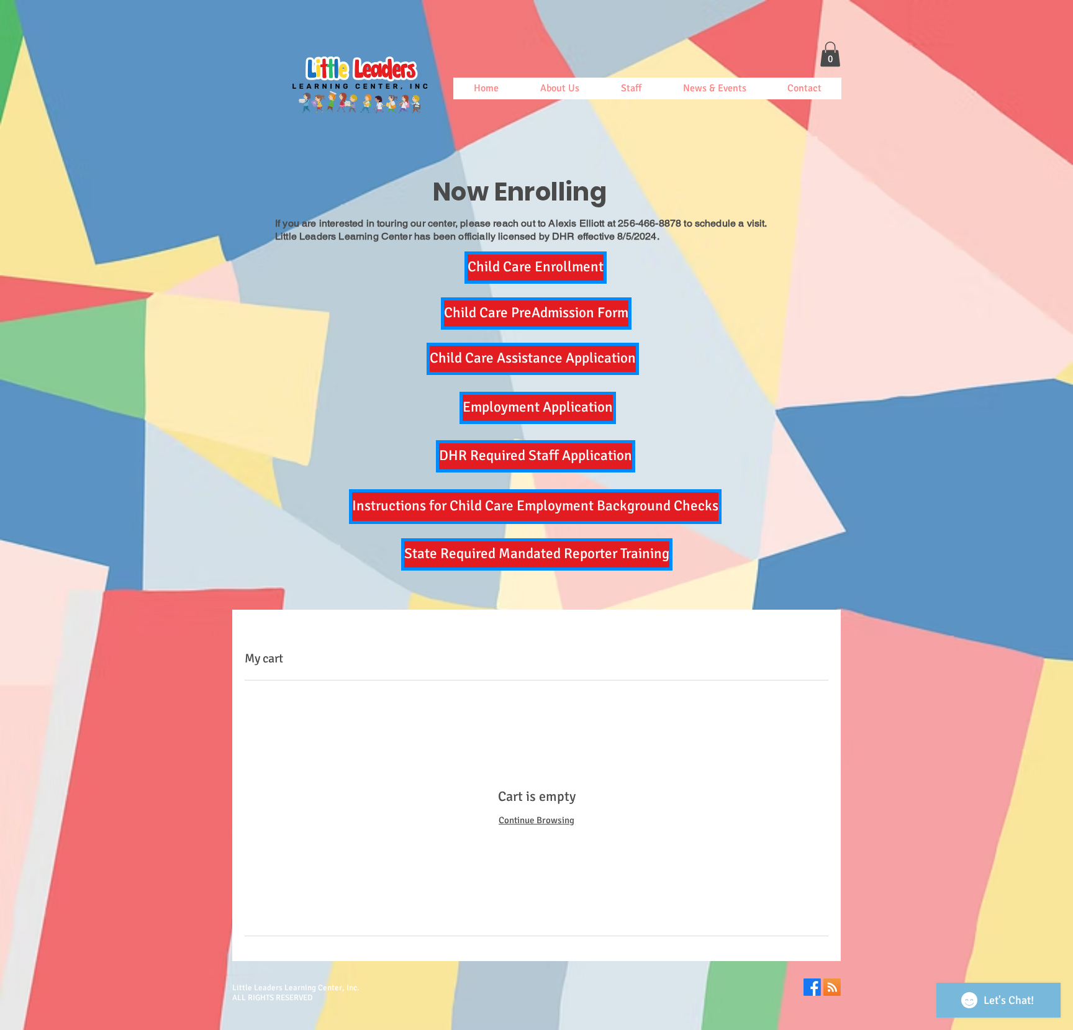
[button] (830, 54)
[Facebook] (812, 987)
